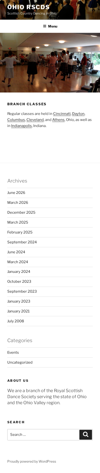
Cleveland (35, 120)
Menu (52, 26)
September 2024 (22, 242)
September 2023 (22, 291)
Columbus (16, 120)
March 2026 (17, 202)
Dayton (78, 114)
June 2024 (16, 252)
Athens (58, 120)
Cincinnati (62, 114)
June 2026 (16, 193)
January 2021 (18, 311)
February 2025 (20, 232)
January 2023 (18, 301)
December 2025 (21, 212)
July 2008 (15, 321)
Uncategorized (20, 362)
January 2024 (18, 271)
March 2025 (17, 222)
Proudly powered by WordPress (31, 461)
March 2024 (17, 262)
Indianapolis (21, 126)
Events (13, 352)
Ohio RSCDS (28, 7)
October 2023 (19, 281)
